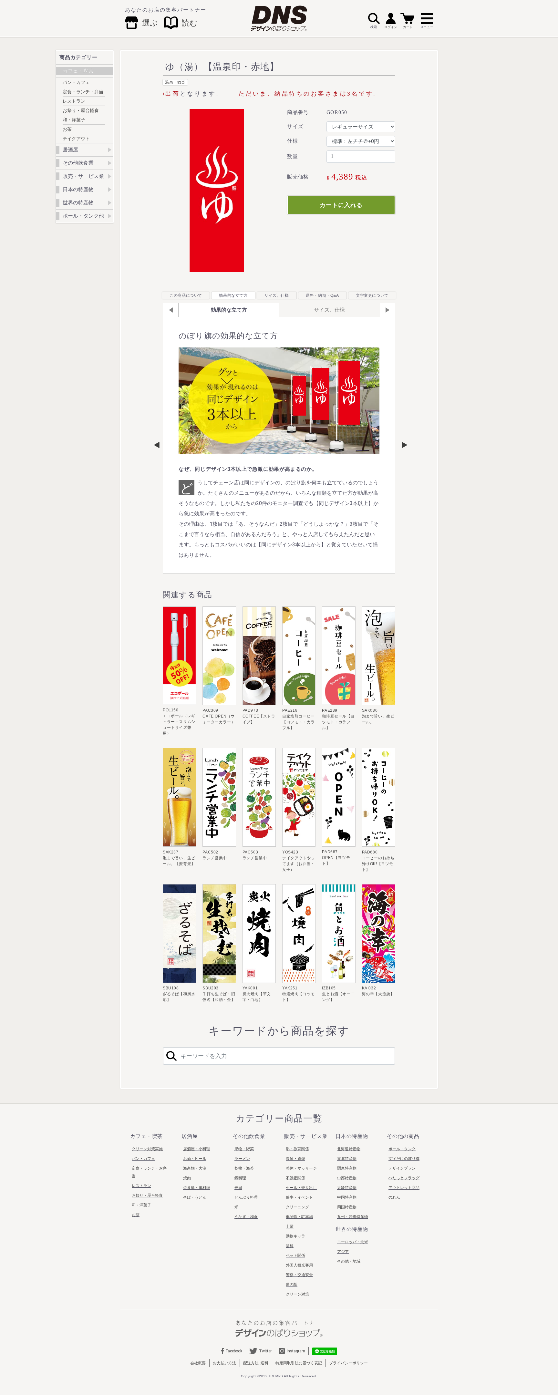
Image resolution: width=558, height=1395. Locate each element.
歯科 (290, 1246)
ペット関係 (295, 1255)
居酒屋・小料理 (196, 1149)
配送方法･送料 (255, 1363)
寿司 (238, 1187)
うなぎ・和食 (246, 1216)
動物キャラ (295, 1236)
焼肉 (187, 1178)
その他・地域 (348, 1261)
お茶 (67, 129)
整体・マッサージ (301, 1168)
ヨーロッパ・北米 (352, 1242)
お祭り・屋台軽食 (81, 110)
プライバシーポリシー (348, 1363)
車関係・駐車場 (299, 1216)
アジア (343, 1251)
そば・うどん (194, 1197)
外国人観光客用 (299, 1265)
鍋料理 (240, 1178)
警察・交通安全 (299, 1275)
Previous (156, 445)
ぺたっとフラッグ (403, 1178)
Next (401, 445)
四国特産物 (346, 1207)
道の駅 (291, 1284)
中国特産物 (346, 1197)
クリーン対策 (297, 1294)
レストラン (74, 101)
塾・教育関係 (297, 1149)
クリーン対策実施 (147, 1149)
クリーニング (297, 1207)
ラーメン (242, 1158)
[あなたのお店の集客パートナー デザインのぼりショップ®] (279, 1328)
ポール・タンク (402, 1149)
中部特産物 (346, 1178)
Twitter (265, 1351)
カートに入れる (341, 205)
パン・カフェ (76, 82)
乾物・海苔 (244, 1168)
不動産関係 (295, 1178)
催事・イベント (299, 1197)
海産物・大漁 (194, 1168)
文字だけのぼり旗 (403, 1158)
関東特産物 (346, 1168)
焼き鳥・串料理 (196, 1187)
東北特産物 (346, 1158)
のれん (394, 1197)
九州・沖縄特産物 (352, 1216)
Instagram (296, 1351)
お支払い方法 (224, 1363)
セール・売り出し (301, 1187)
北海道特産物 (348, 1149)
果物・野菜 (244, 1149)
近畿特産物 (346, 1187)
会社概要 (198, 1363)
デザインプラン (402, 1168)
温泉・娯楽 (175, 82)
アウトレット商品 (403, 1187)
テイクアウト (76, 138)
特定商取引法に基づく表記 (298, 1363)
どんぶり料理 (246, 1197)
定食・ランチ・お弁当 (149, 1172)
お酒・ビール (194, 1158)
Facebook (234, 1351)
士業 (290, 1226)
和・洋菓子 (74, 119)
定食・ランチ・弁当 (83, 91)
